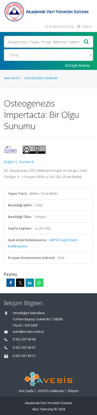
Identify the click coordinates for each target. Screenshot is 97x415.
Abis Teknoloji (43, 409)
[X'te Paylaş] (20, 283)
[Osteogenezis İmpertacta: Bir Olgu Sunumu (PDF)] (11, 149)
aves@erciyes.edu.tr (28, 331)
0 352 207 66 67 (24, 347)
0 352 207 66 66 (24, 339)
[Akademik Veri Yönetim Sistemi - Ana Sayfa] (15, 11)
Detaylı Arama (77, 65)
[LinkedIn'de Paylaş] (30, 283)
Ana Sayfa (11, 78)
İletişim (73, 391)
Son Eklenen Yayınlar (40, 78)
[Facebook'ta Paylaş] (10, 283)
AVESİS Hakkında (51, 391)
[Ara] (86, 42)
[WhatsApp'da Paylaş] (39, 283)
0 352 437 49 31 (24, 356)
